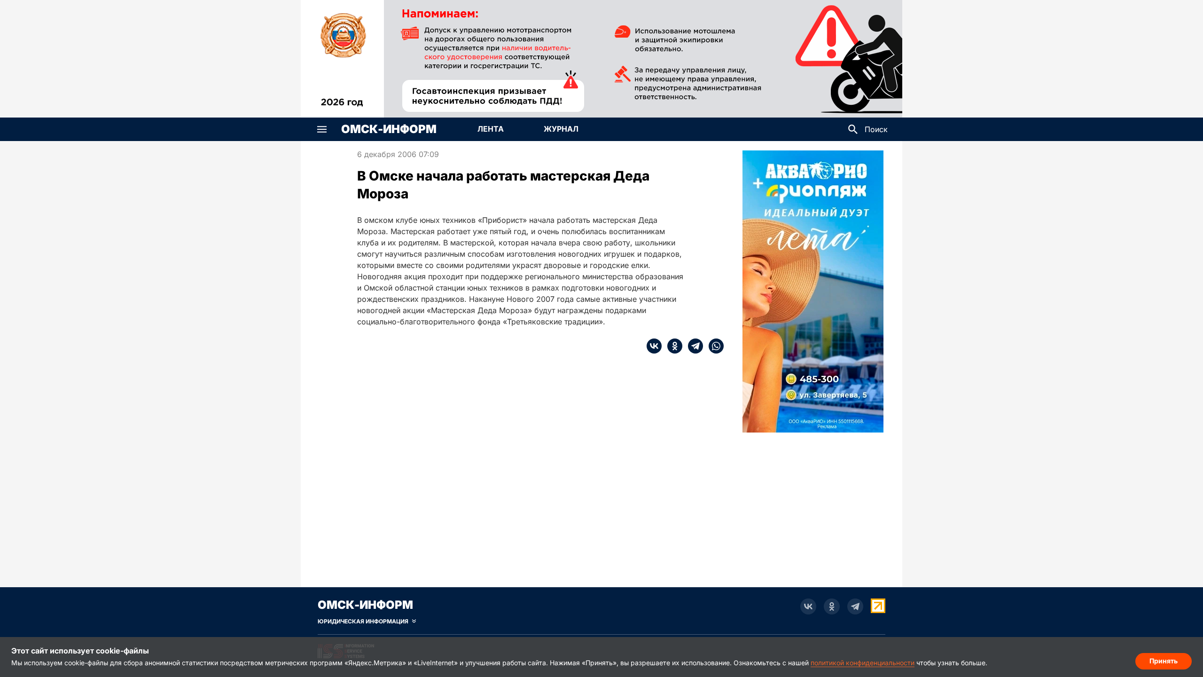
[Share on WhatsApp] (713, 346)
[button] (322, 129)
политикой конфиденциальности (862, 663)
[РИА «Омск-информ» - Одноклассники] (832, 606)
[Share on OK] (672, 346)
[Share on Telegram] (692, 346)
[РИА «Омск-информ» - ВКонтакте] (808, 606)
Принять (1163, 661)
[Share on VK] (654, 346)
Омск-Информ (389, 129)
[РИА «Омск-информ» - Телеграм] (855, 606)
